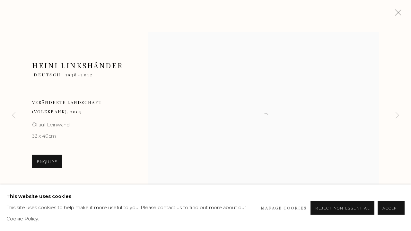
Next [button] (397, 115)
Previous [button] (14, 115)
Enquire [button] (47, 161)
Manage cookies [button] (284, 207)
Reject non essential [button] (342, 208)
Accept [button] (391, 208)
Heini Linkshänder (77, 65)
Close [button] (396, 14)
